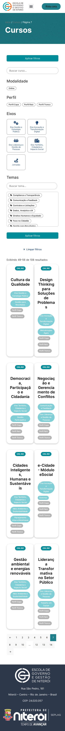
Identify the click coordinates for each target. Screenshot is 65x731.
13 (43, 644)
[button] (31, 6)
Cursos (17, 22)
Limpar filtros (33, 249)
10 (22, 644)
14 (51, 644)
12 (36, 644)
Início (8, 22)
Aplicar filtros (32, 58)
